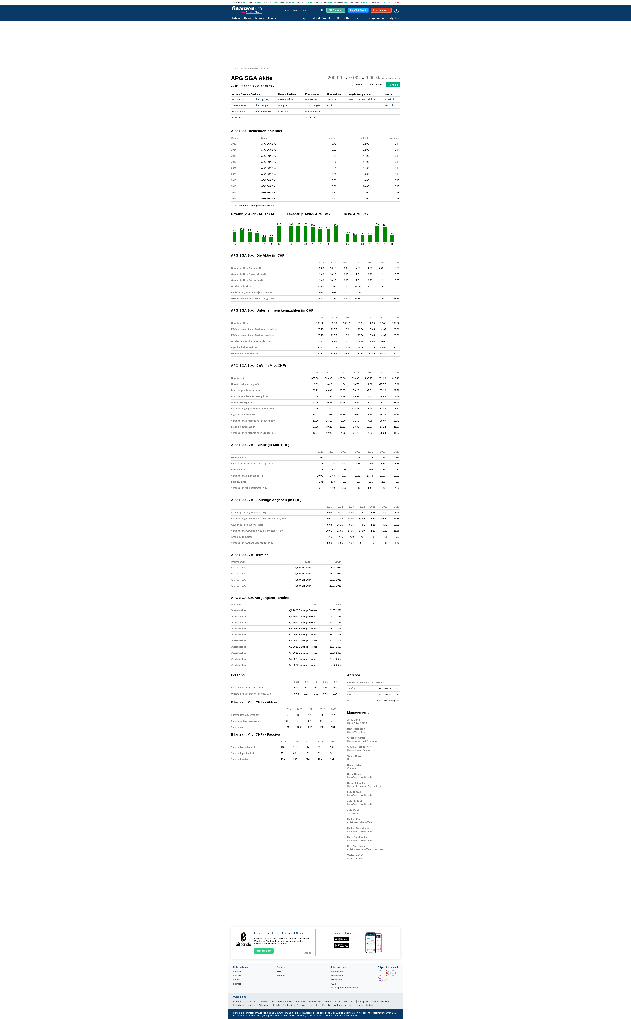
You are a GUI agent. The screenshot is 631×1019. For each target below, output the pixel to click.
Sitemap (237, 984)
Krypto (304, 18)
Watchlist (390, 105)
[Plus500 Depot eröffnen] (250, 12)
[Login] (396, 10)
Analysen (283, 105)
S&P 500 (343, 1001)
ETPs (293, 18)
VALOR (234, 86)
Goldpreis (363, 1001)
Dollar (372, 2)
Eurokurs (251, 1005)
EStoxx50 (318, 2)
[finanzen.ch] (247, 8)
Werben (281, 975)
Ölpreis (359, 1005)
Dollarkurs (238, 1005)
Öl (389, 2)
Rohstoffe (343, 18)
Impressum (337, 971)
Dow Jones (300, 1001)
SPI (249, 2)
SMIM (264, 1001)
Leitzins (370, 1005)
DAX (282, 2)
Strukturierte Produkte (362, 99)
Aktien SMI (238, 1001)
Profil (330, 105)
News (247, 18)
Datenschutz (337, 975)
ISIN (254, 86)
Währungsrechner (343, 1005)
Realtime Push (263, 111)
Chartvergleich (263, 105)
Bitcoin (354, 2)
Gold (336, 2)
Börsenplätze (239, 111)
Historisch (237, 117)
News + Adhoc (286, 99)
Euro (299, 2)
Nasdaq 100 (315, 1001)
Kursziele (283, 111)
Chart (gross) (262, 99)
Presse (236, 979)
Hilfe (279, 971)
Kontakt (237, 971)
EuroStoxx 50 (285, 1001)
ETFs (283, 18)
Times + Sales (239, 105)
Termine (331, 99)
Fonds (272, 18)
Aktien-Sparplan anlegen (369, 84)
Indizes (259, 18)
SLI (255, 1001)
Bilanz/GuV (311, 99)
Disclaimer (336, 979)
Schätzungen (312, 105)
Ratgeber (393, 18)
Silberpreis (264, 1005)
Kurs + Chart (238, 99)
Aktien (236, 18)
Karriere (237, 975)
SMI (233, 2)
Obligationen (376, 18)
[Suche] (322, 10)
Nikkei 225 (330, 1001)
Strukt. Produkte (322, 18)
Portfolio (390, 99)
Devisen (358, 18)
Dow (266, 2)
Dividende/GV (313, 111)
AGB (333, 984)
